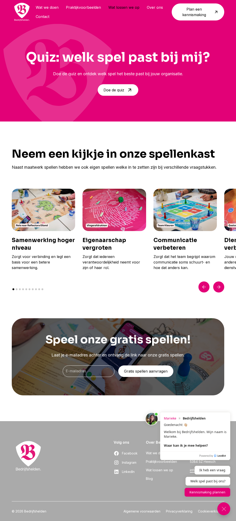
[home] (22, 12)
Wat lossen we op (123, 7)
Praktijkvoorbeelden (83, 7)
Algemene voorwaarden (142, 511)
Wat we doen (47, 7)
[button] (203, 286)
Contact (42, 16)
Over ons (155, 7)
